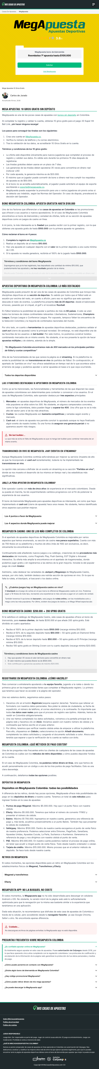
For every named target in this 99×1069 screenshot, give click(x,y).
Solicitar (49, 65)
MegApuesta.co (33, 136)
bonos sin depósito (67, 115)
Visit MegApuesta (49, 71)
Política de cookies (10, 1025)
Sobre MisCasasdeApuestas (13, 1019)
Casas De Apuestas (9, 11)
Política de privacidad (11, 1022)
